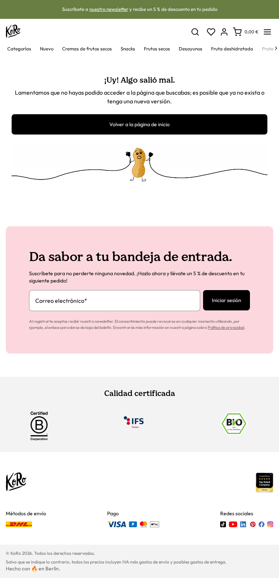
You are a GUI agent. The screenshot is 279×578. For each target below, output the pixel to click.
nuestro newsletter (108, 9)
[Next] (276, 48)
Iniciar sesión (226, 300)
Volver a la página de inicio (139, 124)
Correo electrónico (61, 300)
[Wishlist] (211, 32)
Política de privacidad (226, 327)
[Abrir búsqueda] (195, 32)
